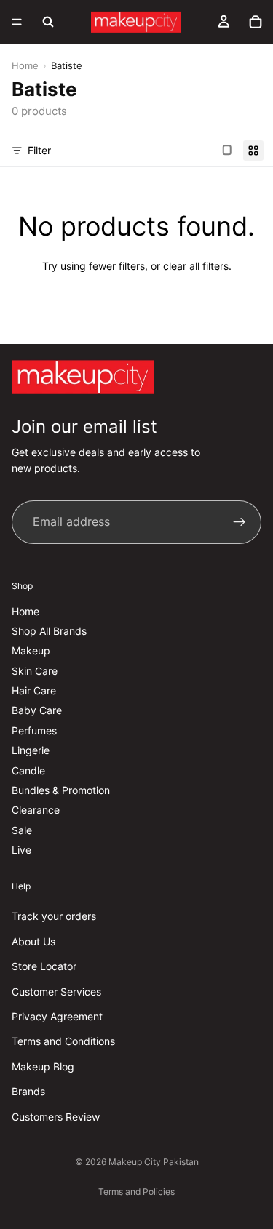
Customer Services (56, 991)
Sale (22, 830)
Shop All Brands (49, 631)
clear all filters (196, 266)
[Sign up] (239, 522)
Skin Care (35, 671)
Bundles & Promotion (61, 790)
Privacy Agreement (57, 1016)
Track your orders (54, 916)
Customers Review (56, 1116)
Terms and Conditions (63, 1041)
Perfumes (34, 730)
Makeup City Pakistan (153, 1161)
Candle (28, 770)
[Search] (48, 22)
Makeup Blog (43, 1066)
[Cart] (256, 22)
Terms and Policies (136, 1191)
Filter (39, 150)
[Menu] (16, 22)
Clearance (36, 810)
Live (21, 850)
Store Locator (44, 966)
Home (25, 65)
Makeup (31, 650)
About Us (33, 941)
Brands (28, 1091)
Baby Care (37, 710)
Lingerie (31, 750)
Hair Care (34, 690)
